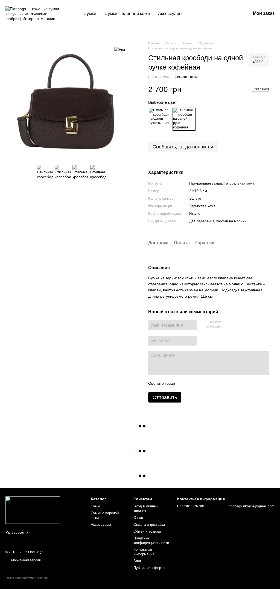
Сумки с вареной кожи (127, 13)
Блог (137, 561)
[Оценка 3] (201, 383)
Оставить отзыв (187, 77)
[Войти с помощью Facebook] (226, 324)
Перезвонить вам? (191, 506)
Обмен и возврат (147, 531)
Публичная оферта (149, 568)
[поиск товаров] (196, 13)
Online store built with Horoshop (26, 577)
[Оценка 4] (210, 383)
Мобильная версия (25, 560)
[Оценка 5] (219, 383)
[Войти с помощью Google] (235, 324)
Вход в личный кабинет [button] (145, 508)
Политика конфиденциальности (151, 540)
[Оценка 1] (184, 383)
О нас (138, 518)
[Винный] (159, 119)
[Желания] (218, 13)
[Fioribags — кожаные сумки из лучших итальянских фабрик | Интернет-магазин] (32, 510)
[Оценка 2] (192, 383)
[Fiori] (120, 49)
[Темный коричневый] (184, 119)
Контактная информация (143, 551)
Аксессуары (170, 13)
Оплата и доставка (149, 524)
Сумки (89, 13)
